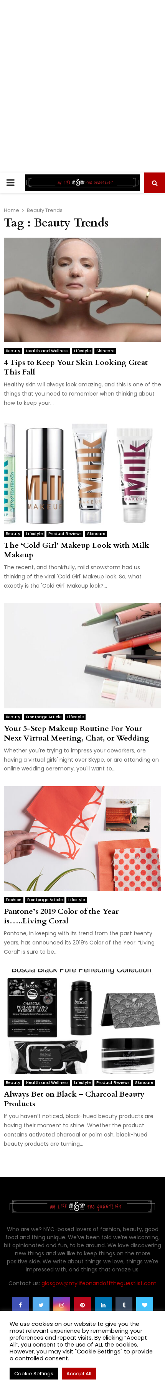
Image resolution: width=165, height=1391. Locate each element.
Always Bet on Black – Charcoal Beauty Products (74, 1099)
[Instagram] (61, 1305)
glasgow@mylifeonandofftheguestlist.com (99, 1283)
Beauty (13, 351)
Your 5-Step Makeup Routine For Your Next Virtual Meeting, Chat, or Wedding (76, 733)
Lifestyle (82, 351)
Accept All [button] (78, 1373)
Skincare (105, 351)
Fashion (13, 900)
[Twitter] (41, 1305)
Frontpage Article (43, 717)
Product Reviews (64, 534)
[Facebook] (20, 1305)
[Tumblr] (124, 1305)
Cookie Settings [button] (33, 1373)
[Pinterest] (82, 1305)
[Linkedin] (103, 1305)
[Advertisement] (82, 86)
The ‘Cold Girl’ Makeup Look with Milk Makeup (76, 550)
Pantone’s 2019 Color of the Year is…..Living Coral (61, 916)
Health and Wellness (47, 351)
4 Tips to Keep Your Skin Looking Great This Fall (76, 367)
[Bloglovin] (144, 1305)
